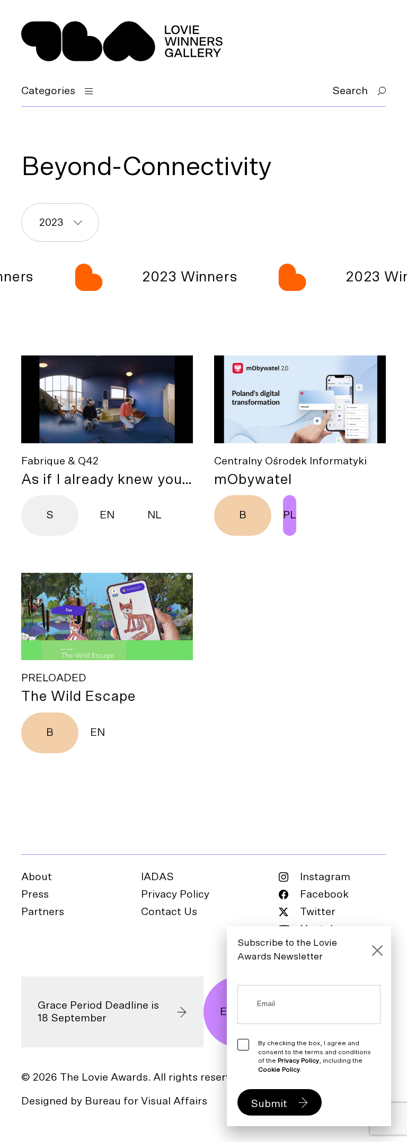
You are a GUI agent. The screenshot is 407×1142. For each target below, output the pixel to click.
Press (35, 894)
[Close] (377, 950)
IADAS (157, 877)
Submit (269, 1104)
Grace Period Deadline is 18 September (98, 1012)
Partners (42, 912)
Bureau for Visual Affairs (146, 1101)
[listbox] (60, 222)
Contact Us (169, 912)
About (36, 877)
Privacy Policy (175, 894)
